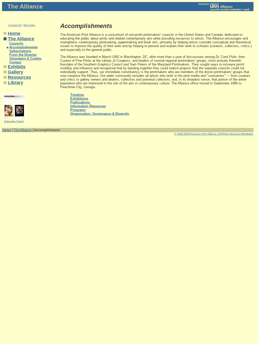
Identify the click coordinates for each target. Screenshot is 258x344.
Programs (78, 110)
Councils (16, 43)
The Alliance (21, 38)
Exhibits (16, 66)
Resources (19, 77)
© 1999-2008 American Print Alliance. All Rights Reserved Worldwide (213, 133)
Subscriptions (20, 51)
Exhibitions (79, 98)
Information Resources (88, 106)
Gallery (15, 72)
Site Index (29, 25)
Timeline (77, 95)
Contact (15, 62)
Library (15, 82)
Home (14, 33)
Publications (80, 102)
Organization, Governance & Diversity (99, 114)
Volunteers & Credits (25, 58)
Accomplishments (23, 47)
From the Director (23, 55)
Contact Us (14, 25)
